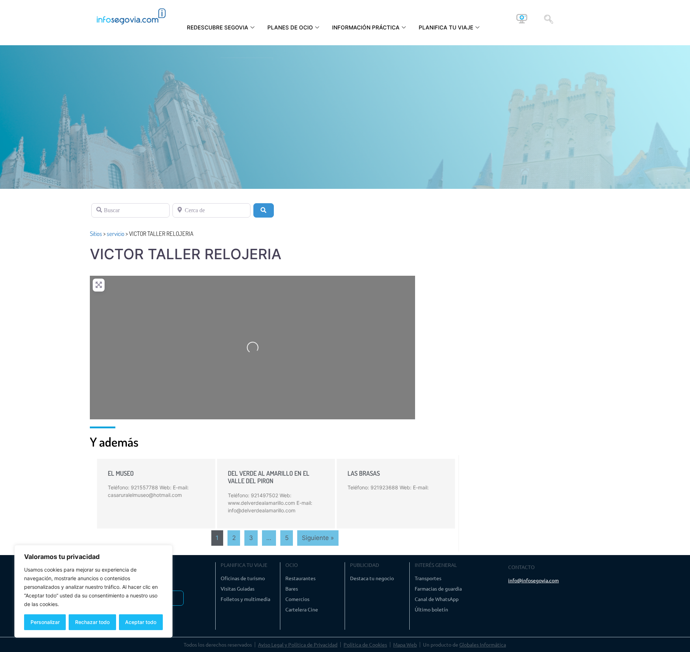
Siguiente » (318, 537)
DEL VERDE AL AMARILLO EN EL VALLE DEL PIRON (268, 477)
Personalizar (45, 622)
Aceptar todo (140, 622)
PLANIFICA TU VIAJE (446, 27)
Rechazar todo (92, 622)
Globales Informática (482, 644)
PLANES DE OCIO (290, 27)
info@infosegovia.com (533, 580)
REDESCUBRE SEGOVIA (217, 27)
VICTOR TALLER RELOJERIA (185, 254)
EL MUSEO (121, 473)
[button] (549, 19)
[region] (93, 591)
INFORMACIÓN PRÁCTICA (366, 27)
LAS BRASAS (364, 473)
